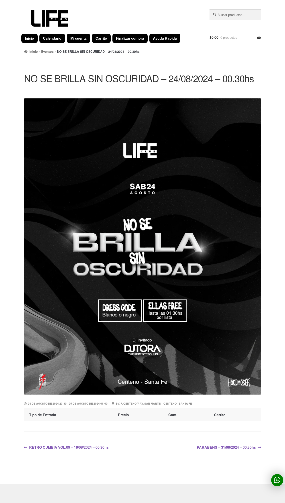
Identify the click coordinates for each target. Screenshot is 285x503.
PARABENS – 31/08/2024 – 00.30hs (226, 447)
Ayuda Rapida (165, 38)
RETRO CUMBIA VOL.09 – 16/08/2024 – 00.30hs (69, 447)
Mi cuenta (78, 38)
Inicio (29, 38)
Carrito (101, 38)
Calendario (52, 38)
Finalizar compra (130, 38)
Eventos (47, 51)
